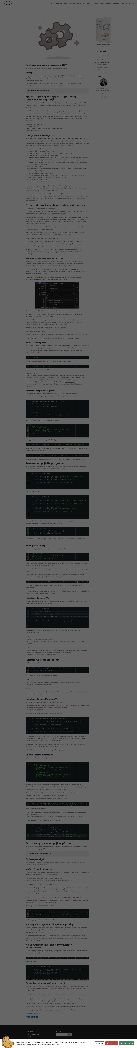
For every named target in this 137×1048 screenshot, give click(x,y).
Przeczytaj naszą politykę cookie (49, 1044)
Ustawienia (99, 1043)
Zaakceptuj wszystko (127, 1043)
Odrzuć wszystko (112, 1043)
